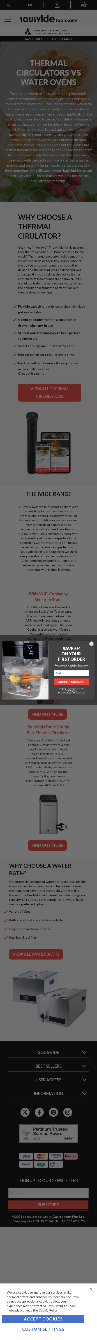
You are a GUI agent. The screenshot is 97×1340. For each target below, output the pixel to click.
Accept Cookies (43, 1318)
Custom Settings (43, 1329)
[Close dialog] (91, 644)
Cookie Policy (48, 1310)
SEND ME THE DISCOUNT (71, 681)
